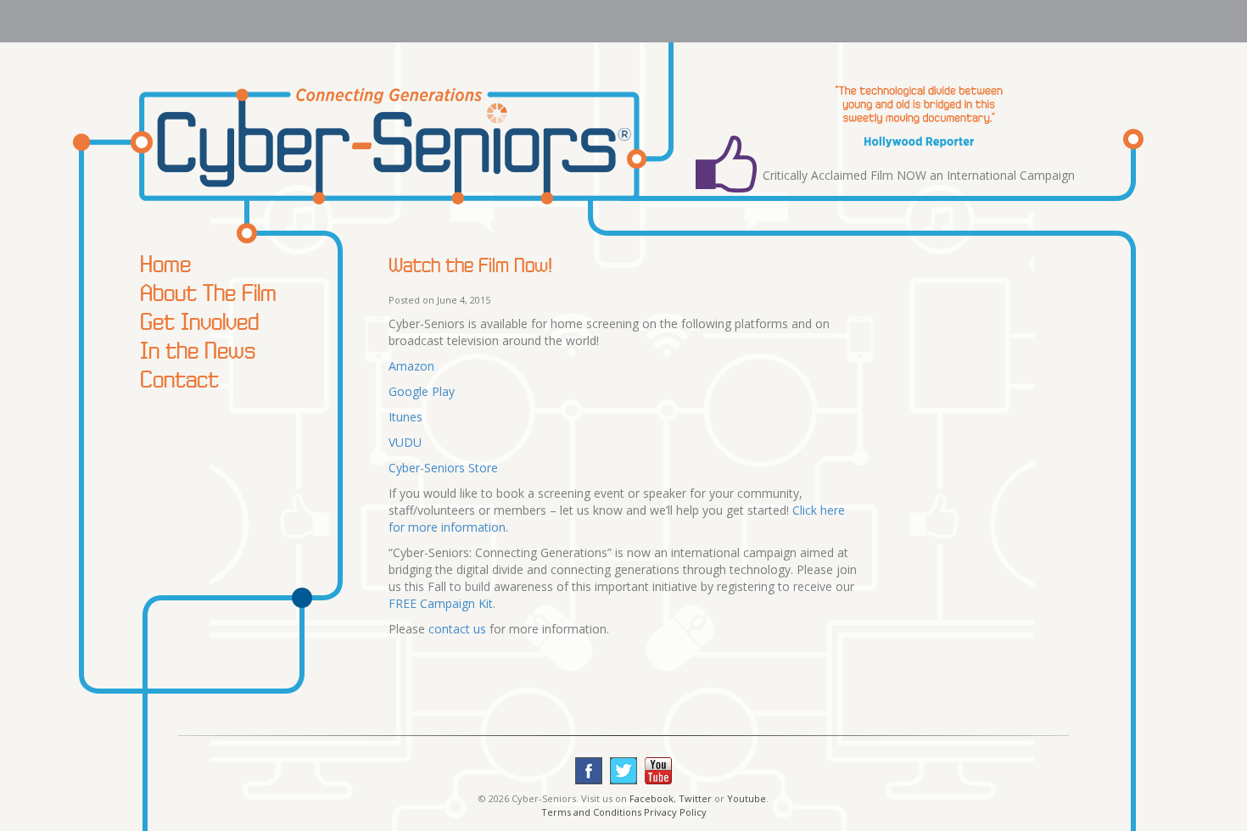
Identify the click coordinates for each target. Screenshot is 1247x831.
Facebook (651, 798)
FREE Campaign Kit (441, 603)
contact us (457, 629)
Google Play (422, 391)
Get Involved (199, 321)
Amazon (411, 366)
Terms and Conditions (591, 812)
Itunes (405, 417)
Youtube (746, 798)
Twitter (695, 798)
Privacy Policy (675, 812)
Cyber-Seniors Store (443, 468)
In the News (197, 350)
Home (165, 263)
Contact (179, 379)
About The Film (208, 292)
